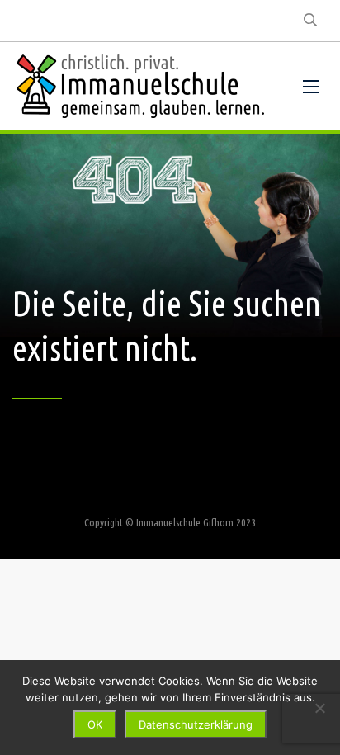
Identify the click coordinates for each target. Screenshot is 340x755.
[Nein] (319, 708)
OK (94, 724)
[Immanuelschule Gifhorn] (140, 86)
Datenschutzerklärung (196, 724)
